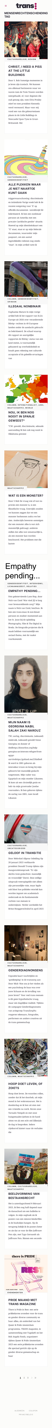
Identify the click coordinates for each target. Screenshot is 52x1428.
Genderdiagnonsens (25, 970)
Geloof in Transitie (24, 853)
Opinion (12, 302)
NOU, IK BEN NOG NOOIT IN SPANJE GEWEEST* (21, 416)
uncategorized (17, 848)
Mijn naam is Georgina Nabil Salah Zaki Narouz (24, 726)
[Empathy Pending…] (26, 571)
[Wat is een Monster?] (26, 469)
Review (32, 59)
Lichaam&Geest (16, 586)
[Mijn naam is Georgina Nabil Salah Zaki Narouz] (26, 685)
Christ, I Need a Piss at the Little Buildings (25, 71)
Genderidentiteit (18, 180)
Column (12, 299)
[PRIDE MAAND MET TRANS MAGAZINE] (26, 1273)
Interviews (36, 584)
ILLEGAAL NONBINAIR (24, 306)
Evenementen (15, 1293)
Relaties (32, 586)
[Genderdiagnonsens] (26, 944)
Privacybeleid (26, 1415)
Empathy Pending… (24, 591)
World (29, 408)
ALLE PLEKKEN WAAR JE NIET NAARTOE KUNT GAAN (24, 189)
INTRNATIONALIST (27, 405)
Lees (40, 405)
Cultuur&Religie (17, 59)
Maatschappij (16, 408)
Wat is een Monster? (25, 495)
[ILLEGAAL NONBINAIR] (26, 280)
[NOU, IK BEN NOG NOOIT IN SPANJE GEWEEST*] (26, 390)
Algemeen (20, 1411)
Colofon (33, 1411)
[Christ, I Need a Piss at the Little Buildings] (26, 40)
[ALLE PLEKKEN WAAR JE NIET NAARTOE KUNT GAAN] (26, 158)
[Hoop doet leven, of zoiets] (26, 1057)
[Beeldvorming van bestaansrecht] (26, 1167)
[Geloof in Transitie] (26, 829)
